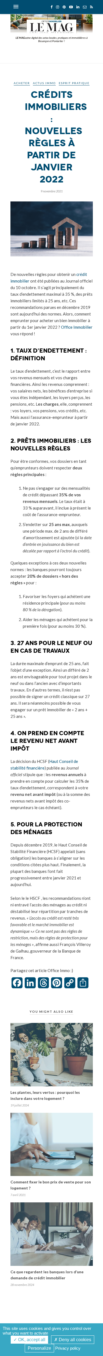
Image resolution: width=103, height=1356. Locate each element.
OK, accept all (31, 1339)
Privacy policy (67, 1348)
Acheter (22, 83)
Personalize (39, 1348)
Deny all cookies (74, 1339)
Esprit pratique (74, 83)
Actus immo (44, 83)
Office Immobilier (77, 327)
